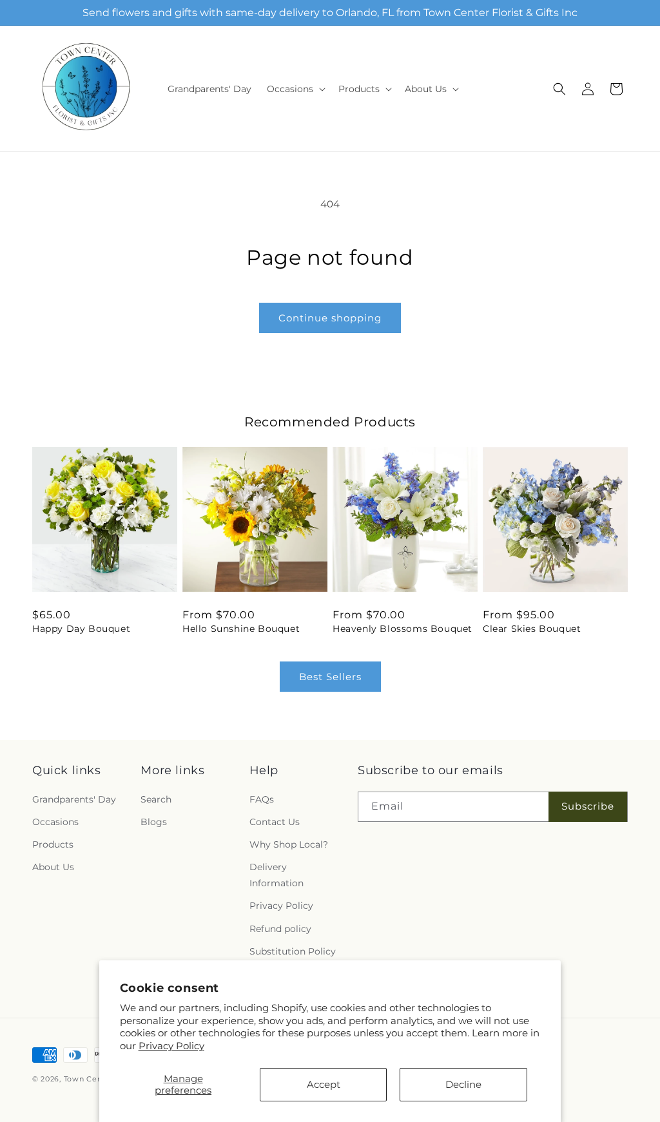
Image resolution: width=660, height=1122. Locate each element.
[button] (295, 88)
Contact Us (274, 822)
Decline (463, 1084)
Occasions (55, 822)
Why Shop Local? (288, 844)
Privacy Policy (171, 1046)
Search (156, 799)
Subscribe (587, 806)
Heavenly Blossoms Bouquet (402, 628)
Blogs (154, 822)
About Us (53, 867)
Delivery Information (276, 875)
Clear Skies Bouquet (532, 628)
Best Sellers (330, 676)
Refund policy (280, 929)
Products (52, 844)
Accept (323, 1084)
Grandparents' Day (74, 799)
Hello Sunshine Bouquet (241, 628)
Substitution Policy (292, 951)
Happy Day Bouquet (81, 628)
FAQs (261, 799)
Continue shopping (330, 318)
